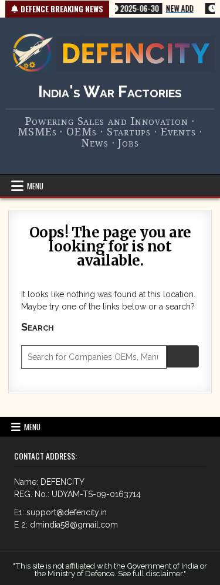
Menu (35, 186)
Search (37, 327)
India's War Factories (110, 92)
